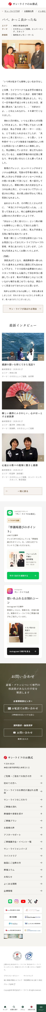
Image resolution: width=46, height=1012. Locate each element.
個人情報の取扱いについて (13, 980)
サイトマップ (28, 976)
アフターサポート (12, 834)
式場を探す (14, 1009)
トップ (5, 1009)
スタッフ (20, 31)
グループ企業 (8, 984)
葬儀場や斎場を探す (13, 813)
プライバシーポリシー (11, 976)
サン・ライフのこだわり (15, 799)
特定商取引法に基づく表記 (33, 980)
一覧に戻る (23, 491)
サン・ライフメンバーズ (15, 848)
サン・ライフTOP (12, 11)
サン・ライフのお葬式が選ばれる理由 (21, 791)
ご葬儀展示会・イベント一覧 (18, 841)
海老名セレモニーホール (23, 35)
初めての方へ (10, 783)
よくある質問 (10, 883)
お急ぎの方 (31, 1009)
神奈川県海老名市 (20, 25)
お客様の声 (29, 11)
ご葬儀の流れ (10, 806)
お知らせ (8, 876)
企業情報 (8, 890)
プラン (22, 1010)
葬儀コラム (9, 869)
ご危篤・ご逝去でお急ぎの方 (18, 776)
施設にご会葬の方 (12, 862)
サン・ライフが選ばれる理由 (23, 308)
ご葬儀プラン (10, 820)
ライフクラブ (10, 855)
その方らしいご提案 (21, 29)
